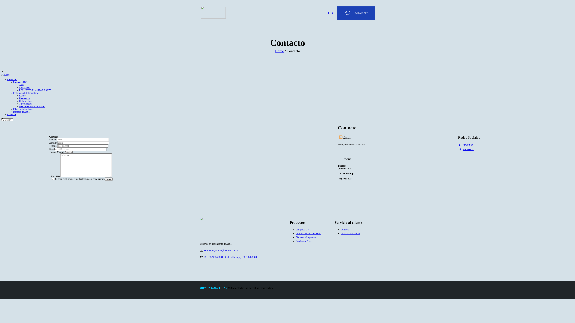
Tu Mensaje (54, 176)
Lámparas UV (302, 229)
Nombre (53, 139)
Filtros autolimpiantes (306, 237)
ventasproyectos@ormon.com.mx (222, 250)
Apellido (53, 142)
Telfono (53, 146)
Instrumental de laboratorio (308, 233)
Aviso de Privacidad (350, 233)
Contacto (345, 229)
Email (52, 149)
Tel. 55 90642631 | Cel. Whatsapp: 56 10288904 (230, 257)
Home (279, 51)
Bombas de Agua (304, 241)
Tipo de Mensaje (57, 152)
